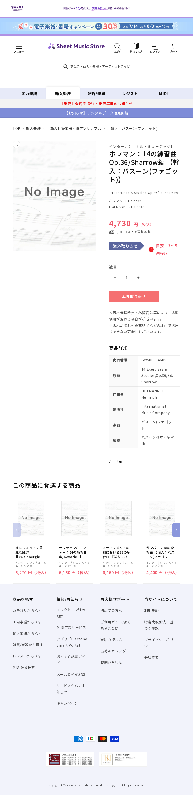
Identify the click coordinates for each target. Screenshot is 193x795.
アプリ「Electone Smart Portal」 (72, 642)
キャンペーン (67, 703)
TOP (16, 128)
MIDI (163, 93)
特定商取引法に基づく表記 (159, 625)
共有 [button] (118, 461)
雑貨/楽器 (96, 93)
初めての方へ (111, 610)
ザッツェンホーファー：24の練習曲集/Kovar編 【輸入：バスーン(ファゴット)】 (73, 552)
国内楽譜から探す (27, 621)
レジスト (130, 93)
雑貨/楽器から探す (28, 644)
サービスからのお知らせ (71, 688)
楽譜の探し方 (111, 639)
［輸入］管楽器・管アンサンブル (73, 128)
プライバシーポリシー (159, 642)
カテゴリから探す (27, 610)
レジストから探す (27, 655)
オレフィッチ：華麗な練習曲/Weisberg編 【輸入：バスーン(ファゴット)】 (29, 552)
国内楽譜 (29, 93)
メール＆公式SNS (71, 674)
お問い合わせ (111, 662)
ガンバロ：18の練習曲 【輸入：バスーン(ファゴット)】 (160, 552)
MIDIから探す (24, 667)
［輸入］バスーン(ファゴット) (132, 128)
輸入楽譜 (63, 93)
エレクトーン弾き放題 (71, 612)
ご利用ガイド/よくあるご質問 (115, 625)
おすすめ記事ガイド (71, 659)
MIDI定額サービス (71, 627)
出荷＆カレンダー (115, 650)
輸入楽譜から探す (27, 633)
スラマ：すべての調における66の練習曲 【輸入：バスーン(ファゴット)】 (117, 552)
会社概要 (151, 657)
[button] (117, 46)
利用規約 (151, 610)
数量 (113, 267)
